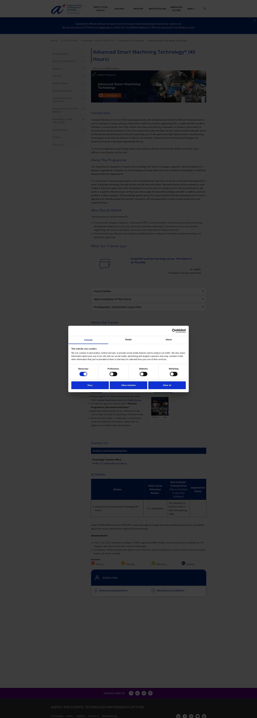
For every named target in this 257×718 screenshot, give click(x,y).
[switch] (113, 374)
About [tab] (169, 339)
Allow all (167, 385)
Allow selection (128, 385)
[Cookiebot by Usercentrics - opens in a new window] (174, 331)
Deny (90, 385)
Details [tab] (128, 339)
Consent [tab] (88, 340)
